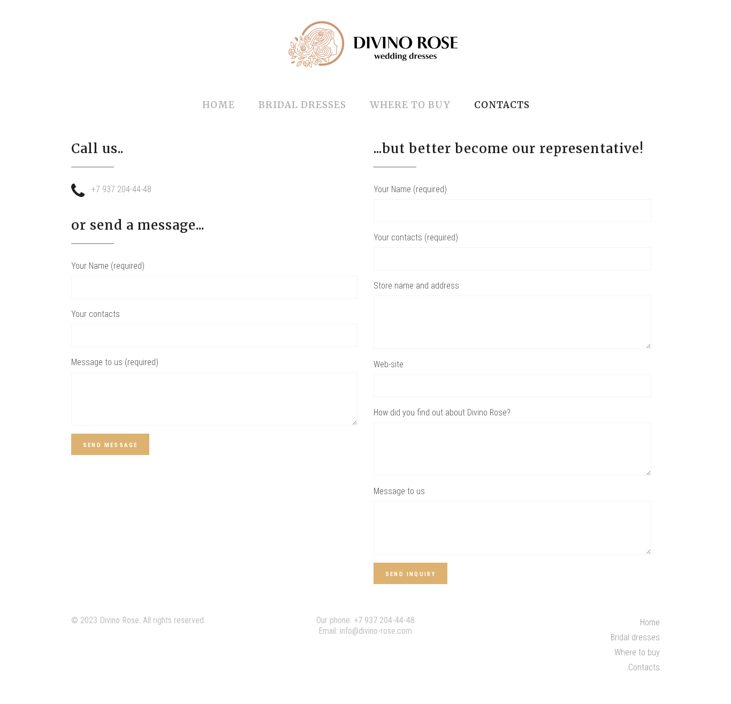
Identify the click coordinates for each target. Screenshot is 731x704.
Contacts (644, 667)
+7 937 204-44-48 (384, 620)
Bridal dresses (635, 637)
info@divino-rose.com (376, 631)
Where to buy (637, 652)
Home (650, 622)
